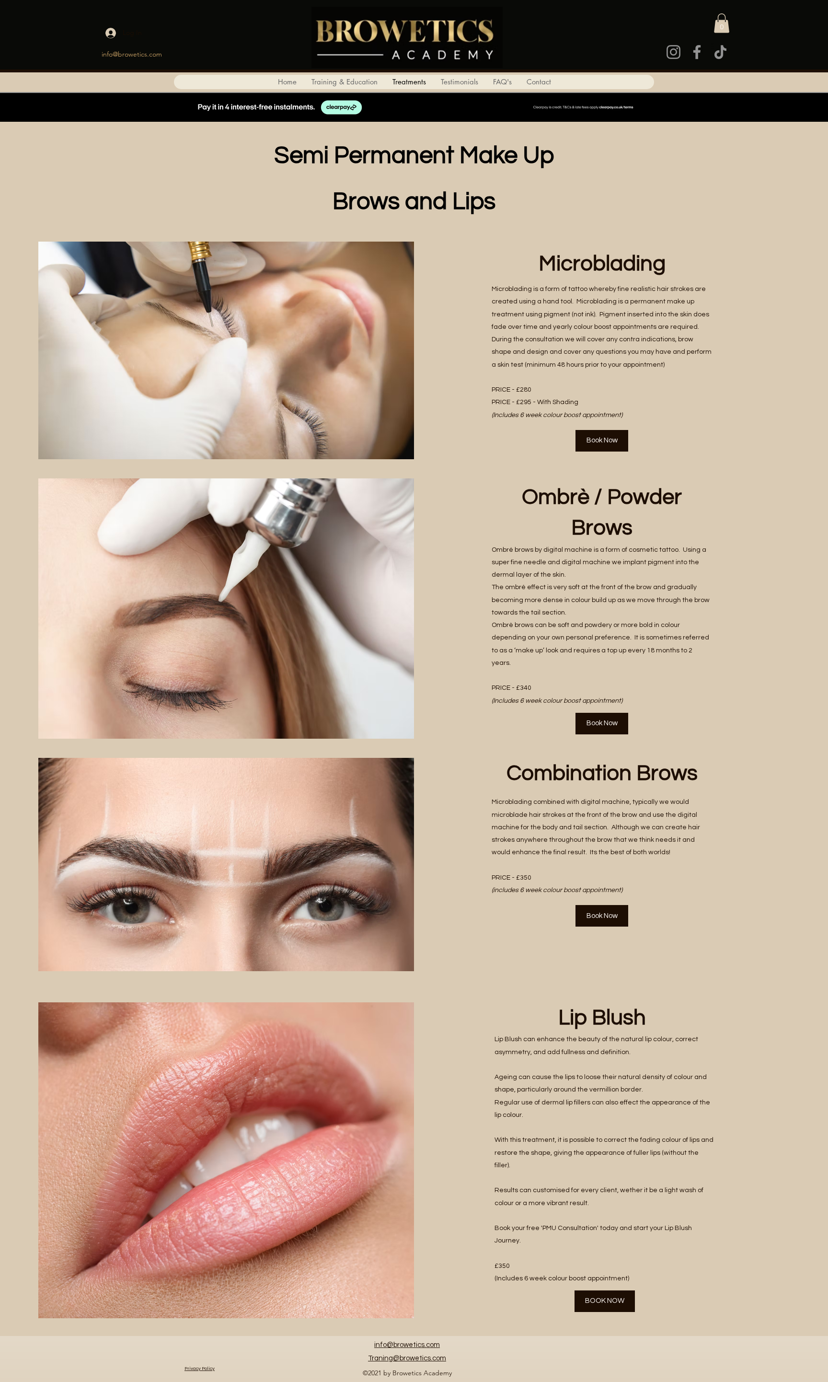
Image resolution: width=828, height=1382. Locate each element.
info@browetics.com (132, 54)
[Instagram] (673, 52)
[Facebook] (697, 52)
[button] (721, 23)
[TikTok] (720, 52)
